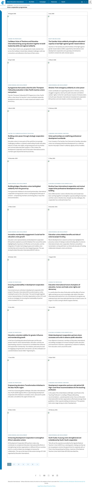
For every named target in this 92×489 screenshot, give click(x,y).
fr (84, 2)
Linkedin (57, 475)
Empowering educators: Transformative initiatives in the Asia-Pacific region (27, 377)
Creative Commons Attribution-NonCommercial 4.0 (72, 481)
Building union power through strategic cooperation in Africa (27, 129)
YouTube (44, 475)
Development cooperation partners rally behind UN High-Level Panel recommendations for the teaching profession (67, 380)
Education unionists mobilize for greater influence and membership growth (27, 329)
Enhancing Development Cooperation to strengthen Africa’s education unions (27, 431)
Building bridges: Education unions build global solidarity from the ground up (27, 178)
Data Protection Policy (49, 486)
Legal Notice (41, 486)
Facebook (36, 475)
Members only (90, 2)
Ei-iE (2, 2)
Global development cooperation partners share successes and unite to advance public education (67, 327)
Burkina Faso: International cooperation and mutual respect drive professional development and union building (67, 179)
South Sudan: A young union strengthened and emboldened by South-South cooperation (67, 430)
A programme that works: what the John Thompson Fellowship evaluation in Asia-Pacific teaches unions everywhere (27, 80)
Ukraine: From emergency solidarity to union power (67, 79)
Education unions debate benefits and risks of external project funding (67, 227)
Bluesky (53, 475)
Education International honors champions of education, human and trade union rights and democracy (67, 278)
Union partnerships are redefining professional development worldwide (67, 126)
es (87, 2)
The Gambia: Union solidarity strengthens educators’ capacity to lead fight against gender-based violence (67, 33)
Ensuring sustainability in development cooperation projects (27, 278)
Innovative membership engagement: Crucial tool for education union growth (27, 228)
